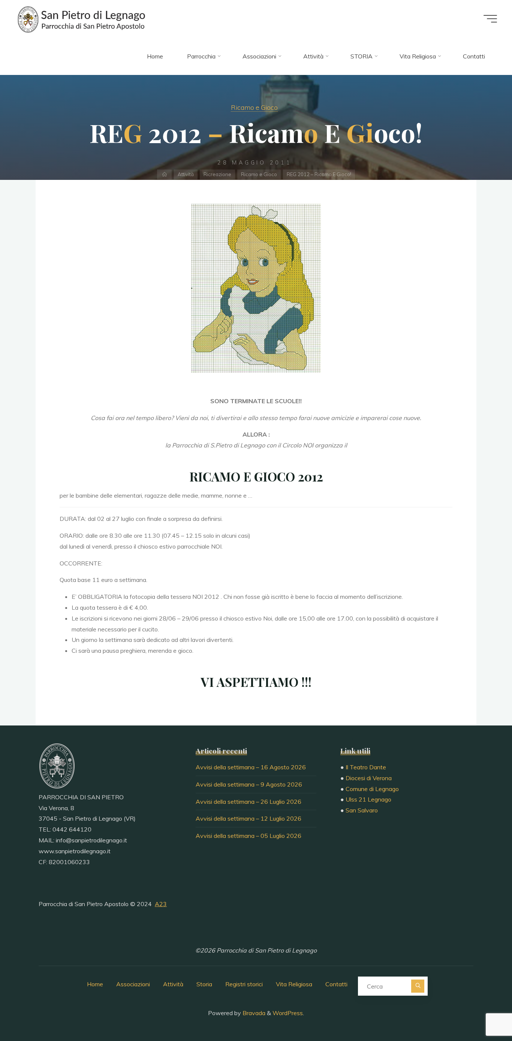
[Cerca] (417, 986)
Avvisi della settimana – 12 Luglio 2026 (248, 818)
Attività (186, 174)
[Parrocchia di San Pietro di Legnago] (80, 18)
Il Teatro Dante (366, 767)
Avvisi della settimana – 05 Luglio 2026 (248, 835)
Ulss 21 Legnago (368, 799)
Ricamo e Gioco (254, 107)
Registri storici (244, 984)
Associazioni (133, 984)
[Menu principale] (490, 18)
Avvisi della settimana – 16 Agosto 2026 (251, 767)
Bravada (253, 1013)
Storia (204, 984)
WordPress (287, 1013)
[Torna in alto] (483, 1012)
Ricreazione (217, 174)
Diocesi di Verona (369, 778)
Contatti (336, 984)
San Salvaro (362, 810)
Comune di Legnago (372, 789)
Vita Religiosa (294, 984)
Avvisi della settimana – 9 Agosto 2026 (249, 784)
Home (95, 984)
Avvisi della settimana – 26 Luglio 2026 (248, 801)
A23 (161, 904)
